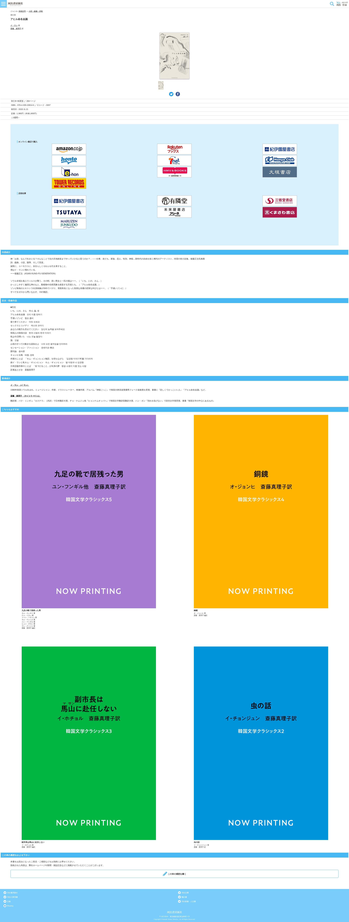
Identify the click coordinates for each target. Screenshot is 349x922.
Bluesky (10, 906)
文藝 (9, 901)
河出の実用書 (12, 897)
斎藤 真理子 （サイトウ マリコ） (25, 396)
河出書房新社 (12, 893)
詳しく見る (88, 522)
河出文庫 (185, 893)
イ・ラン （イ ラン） (19, 385)
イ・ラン (14, 25)
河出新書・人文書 (189, 901)
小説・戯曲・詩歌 (36, 11)
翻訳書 (184, 897)
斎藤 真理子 (15, 29)
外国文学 (22, 11)
